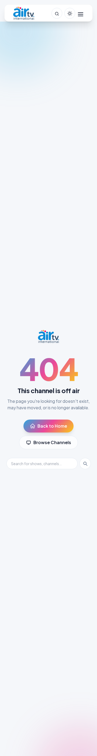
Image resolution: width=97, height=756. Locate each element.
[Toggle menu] (80, 13)
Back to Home (52, 426)
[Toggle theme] (69, 13)
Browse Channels (52, 442)
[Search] (85, 463)
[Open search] (56, 13)
